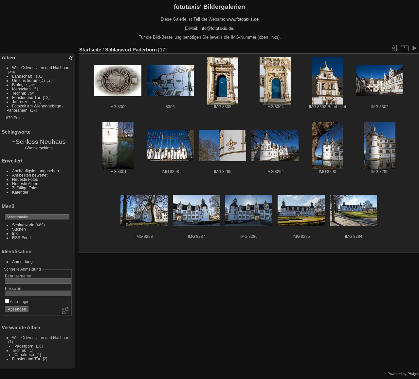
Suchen (19, 229)
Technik (19, 93)
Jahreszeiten (23, 102)
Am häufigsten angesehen (35, 171)
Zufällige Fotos (25, 188)
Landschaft (22, 76)
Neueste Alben (25, 183)
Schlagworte (23, 225)
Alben (8, 57)
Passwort (13, 288)
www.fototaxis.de (243, 19)
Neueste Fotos (25, 179)
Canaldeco (24, 354)
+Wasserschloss (38, 148)
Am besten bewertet (29, 175)
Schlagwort (118, 49)
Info (15, 233)
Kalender (20, 192)
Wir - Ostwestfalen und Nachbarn (41, 68)
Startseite (90, 49)
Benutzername (18, 276)
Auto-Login (19, 301)
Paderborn (23, 346)
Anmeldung (22, 261)
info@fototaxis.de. (217, 28)
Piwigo (413, 374)
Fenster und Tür (26, 97)
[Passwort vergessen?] (65, 310)
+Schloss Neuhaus (39, 141)
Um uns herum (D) (28, 80)
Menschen (21, 89)
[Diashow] (414, 48)
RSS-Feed (21, 238)
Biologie (19, 85)
